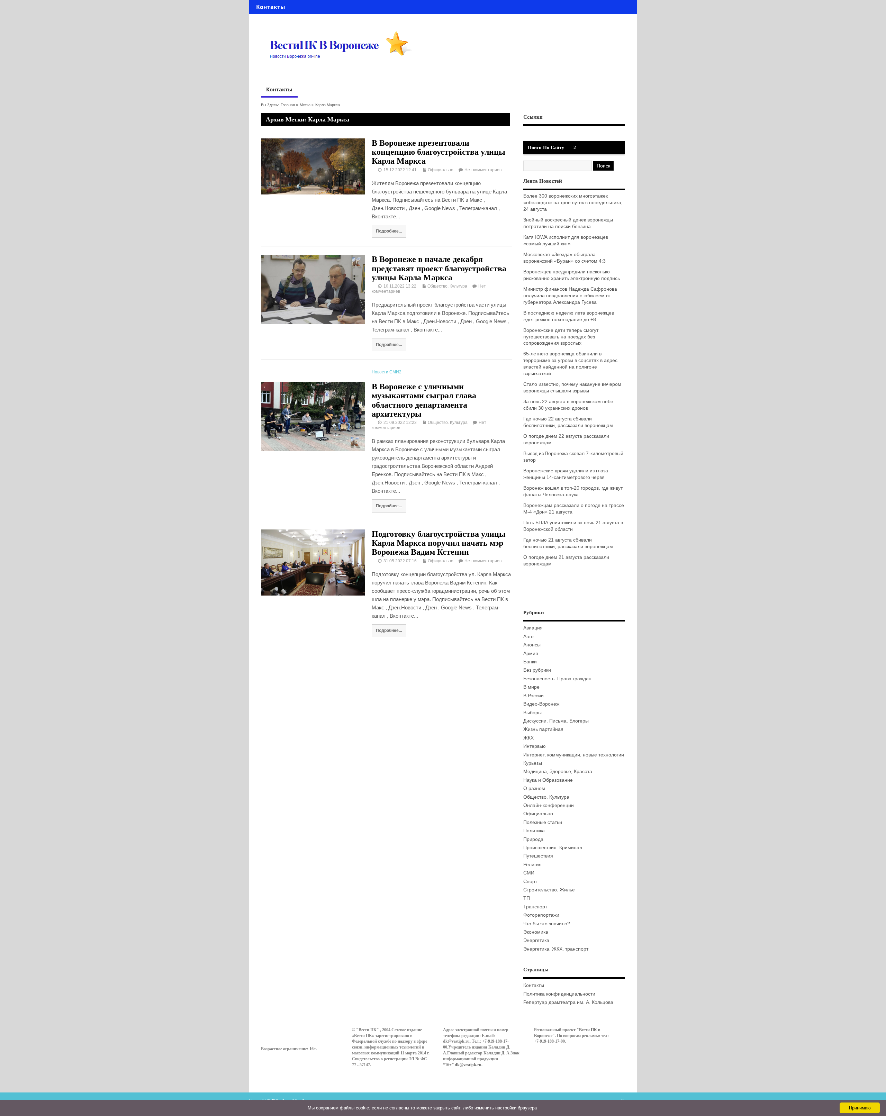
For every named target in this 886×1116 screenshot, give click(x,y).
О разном (534, 788)
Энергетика (536, 940)
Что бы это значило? (546, 923)
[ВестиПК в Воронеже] (343, 71)
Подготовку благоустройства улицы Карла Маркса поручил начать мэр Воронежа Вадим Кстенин (439, 543)
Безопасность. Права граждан (557, 678)
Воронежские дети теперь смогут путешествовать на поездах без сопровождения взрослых (560, 337)
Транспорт (535, 906)
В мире (531, 687)
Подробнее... (389, 231)
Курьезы (532, 763)
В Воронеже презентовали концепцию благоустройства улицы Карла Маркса (438, 152)
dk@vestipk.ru (468, 1064)
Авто (528, 636)
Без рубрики (537, 670)
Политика (534, 830)
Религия (532, 864)
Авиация (533, 627)
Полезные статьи (542, 822)
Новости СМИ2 (386, 372)
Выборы (532, 712)
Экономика (535, 932)
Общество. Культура (447, 286)
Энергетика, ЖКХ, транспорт (555, 949)
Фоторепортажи (541, 915)
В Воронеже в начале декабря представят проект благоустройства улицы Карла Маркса (439, 268)
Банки (530, 661)
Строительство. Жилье (549, 889)
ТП (526, 898)
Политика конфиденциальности (559, 994)
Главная (288, 105)
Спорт (530, 881)
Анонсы (532, 644)
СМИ (528, 872)
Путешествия (538, 856)
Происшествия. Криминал (552, 847)
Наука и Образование (548, 780)
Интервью (534, 746)
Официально (440, 169)
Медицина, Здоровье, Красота (557, 771)
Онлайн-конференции (548, 805)
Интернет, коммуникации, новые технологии (573, 754)
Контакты (270, 7)
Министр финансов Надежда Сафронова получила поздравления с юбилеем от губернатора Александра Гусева (570, 296)
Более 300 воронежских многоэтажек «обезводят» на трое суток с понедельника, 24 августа (573, 202)
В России (533, 695)
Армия (530, 653)
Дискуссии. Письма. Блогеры (556, 721)
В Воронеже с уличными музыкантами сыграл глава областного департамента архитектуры (424, 400)
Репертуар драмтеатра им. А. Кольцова (568, 1002)
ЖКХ (528, 738)
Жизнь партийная (543, 729)
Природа (533, 839)
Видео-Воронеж (541, 704)
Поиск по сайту (546, 147)
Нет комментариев (482, 169)
